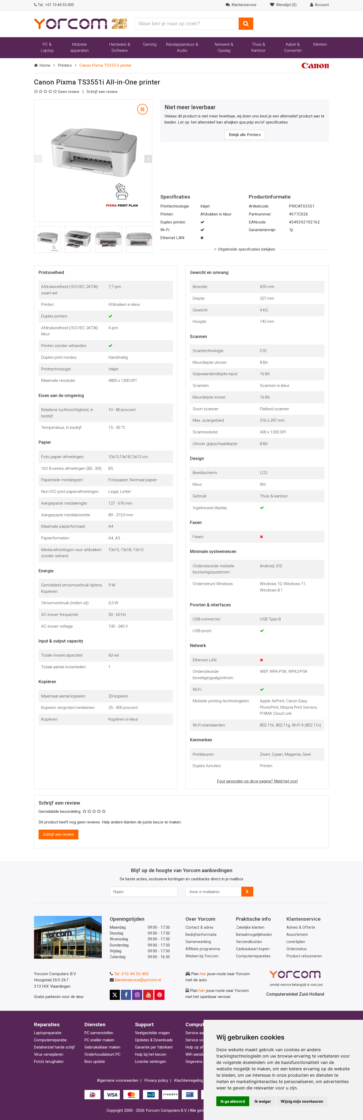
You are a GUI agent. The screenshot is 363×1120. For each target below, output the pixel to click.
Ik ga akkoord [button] (233, 1101)
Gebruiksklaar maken (102, 1047)
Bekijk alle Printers (245, 134)
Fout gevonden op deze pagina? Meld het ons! (257, 781)
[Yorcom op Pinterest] (159, 995)
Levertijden (295, 942)
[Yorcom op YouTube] (148, 995)
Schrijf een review (102, 91)
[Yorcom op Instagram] (137, 995)
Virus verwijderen (48, 1054)
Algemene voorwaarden (117, 1080)
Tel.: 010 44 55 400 (131, 973)
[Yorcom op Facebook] (126, 995)
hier (203, 973)
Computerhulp (202, 1024)
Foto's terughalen (49, 1061)
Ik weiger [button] (263, 1101)
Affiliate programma (202, 949)
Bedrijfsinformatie (201, 934)
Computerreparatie (50, 1040)
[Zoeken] (246, 24)
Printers (65, 65)
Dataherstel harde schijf (54, 1047)
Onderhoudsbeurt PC (102, 1054)
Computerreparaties (253, 956)
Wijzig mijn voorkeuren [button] (302, 1101)
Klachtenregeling (188, 1080)
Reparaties (47, 1024)
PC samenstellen (99, 1033)
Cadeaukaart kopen (252, 949)
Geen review (69, 91)
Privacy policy (156, 1080)
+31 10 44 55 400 (56, 5)
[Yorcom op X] (115, 995)
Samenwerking (198, 942)
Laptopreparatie (47, 1033)
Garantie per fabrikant (154, 1047)
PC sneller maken (99, 1040)
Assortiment (297, 934)
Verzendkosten (249, 942)
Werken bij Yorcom (201, 956)
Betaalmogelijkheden (254, 934)
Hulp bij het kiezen (150, 1054)
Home (44, 65)
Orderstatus (296, 949)
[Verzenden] (247, 892)
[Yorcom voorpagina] (80, 23)
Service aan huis (199, 1033)
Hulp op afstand (199, 1047)
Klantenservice (303, 919)
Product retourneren (304, 956)
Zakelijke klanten (250, 927)
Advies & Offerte (300, 927)
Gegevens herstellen (202, 1061)
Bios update (95, 1061)
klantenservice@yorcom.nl (138, 980)
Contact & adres (199, 927)
